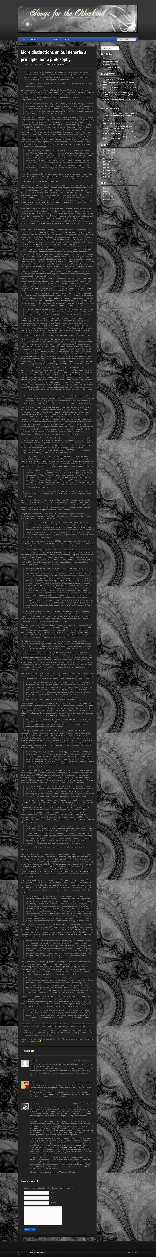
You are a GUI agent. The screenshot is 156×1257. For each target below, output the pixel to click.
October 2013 (108, 173)
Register (106, 188)
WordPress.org (108, 200)
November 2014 (109, 153)
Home (23, 39)
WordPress (31, 1255)
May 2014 (106, 168)
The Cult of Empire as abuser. (113, 79)
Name (52, 1192)
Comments (108, 197)
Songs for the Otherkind (37, 1252)
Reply (92, 1060)
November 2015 (109, 150)
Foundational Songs (49, 65)
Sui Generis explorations (112, 68)
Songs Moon (34, 1103)
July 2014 (106, 162)
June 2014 (106, 165)
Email (52, 1197)
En (104, 59)
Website (53, 1202)
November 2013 (109, 171)
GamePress (38, 1255)
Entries (107, 194)
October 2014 (108, 156)
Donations (67, 39)
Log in (105, 191)
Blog (33, 39)
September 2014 (109, 159)
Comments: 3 (62, 65)
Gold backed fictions (110, 65)
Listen (43, 39)
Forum (54, 39)
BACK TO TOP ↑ (133, 1252)
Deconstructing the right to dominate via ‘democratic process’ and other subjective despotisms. (118, 95)
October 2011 (108, 176)
